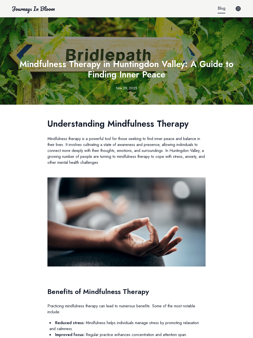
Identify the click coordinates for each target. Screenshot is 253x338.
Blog (221, 8)
